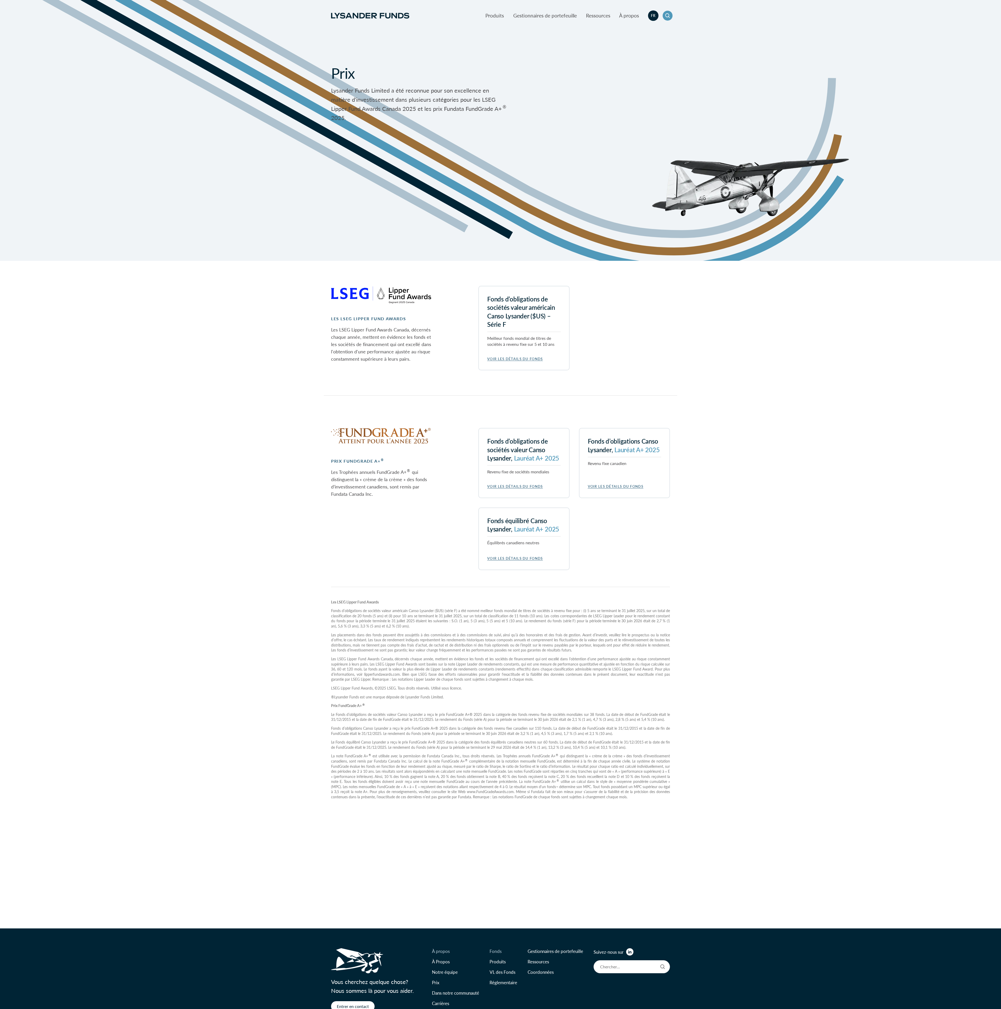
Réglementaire (503, 982)
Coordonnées (541, 972)
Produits (494, 15)
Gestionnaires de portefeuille (545, 15)
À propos (629, 15)
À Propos (441, 961)
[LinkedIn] (629, 952)
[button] (668, 16)
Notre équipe (445, 972)
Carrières (440, 1003)
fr (653, 15)
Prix (435, 982)
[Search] (663, 967)
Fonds (496, 951)
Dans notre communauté (455, 993)
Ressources (598, 15)
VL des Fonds (502, 972)
